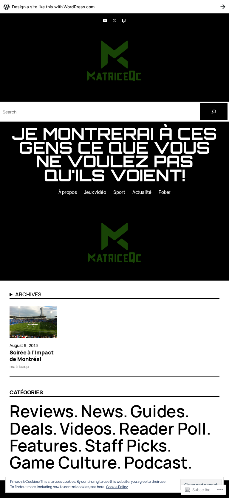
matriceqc (19, 366)
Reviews (42, 411)
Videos (86, 428)
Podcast (156, 462)
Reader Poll (162, 428)
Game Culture (63, 462)
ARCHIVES (28, 294)
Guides (157, 411)
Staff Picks (126, 445)
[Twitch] (124, 20)
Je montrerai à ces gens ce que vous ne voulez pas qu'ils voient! (114, 154)
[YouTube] (105, 20)
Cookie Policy (117, 486)
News (102, 411)
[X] (114, 20)
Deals (31, 428)
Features (44, 445)
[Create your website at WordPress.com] (114, 6)
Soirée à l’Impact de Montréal (31, 355)
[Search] (214, 111)
